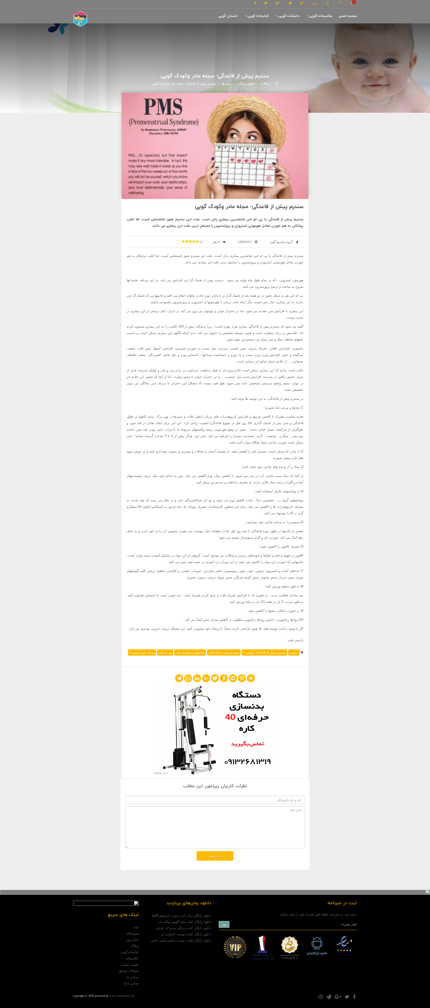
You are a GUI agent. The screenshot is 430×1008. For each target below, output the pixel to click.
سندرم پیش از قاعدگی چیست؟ (264, 652)
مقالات (264, 83)
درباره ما (133, 977)
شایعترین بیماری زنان (190, 652)
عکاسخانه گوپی (320, 16)
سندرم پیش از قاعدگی (223, 652)
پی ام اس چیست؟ (142, 652)
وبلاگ (135, 946)
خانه (136, 927)
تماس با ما (131, 983)
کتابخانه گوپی (257, 16)
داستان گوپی (228, 16)
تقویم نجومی (130, 964)
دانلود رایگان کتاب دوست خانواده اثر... (184, 934)
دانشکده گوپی (288, 16)
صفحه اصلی (347, 16)
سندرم (293, 652)
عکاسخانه (132, 958)
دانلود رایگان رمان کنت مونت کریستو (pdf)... (180, 915)
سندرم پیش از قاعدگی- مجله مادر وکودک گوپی (184, 83)
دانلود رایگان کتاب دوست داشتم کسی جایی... (179, 940)
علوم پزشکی (246, 83)
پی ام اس (165, 652)
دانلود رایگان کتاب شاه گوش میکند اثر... (183, 922)
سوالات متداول (128, 971)
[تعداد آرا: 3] (183, 241)
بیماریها (227, 83)
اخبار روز (133, 940)
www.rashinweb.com (122, 996)
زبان (314, 3)
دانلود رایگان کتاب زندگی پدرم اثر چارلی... (182, 928)
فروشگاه (133, 933)
